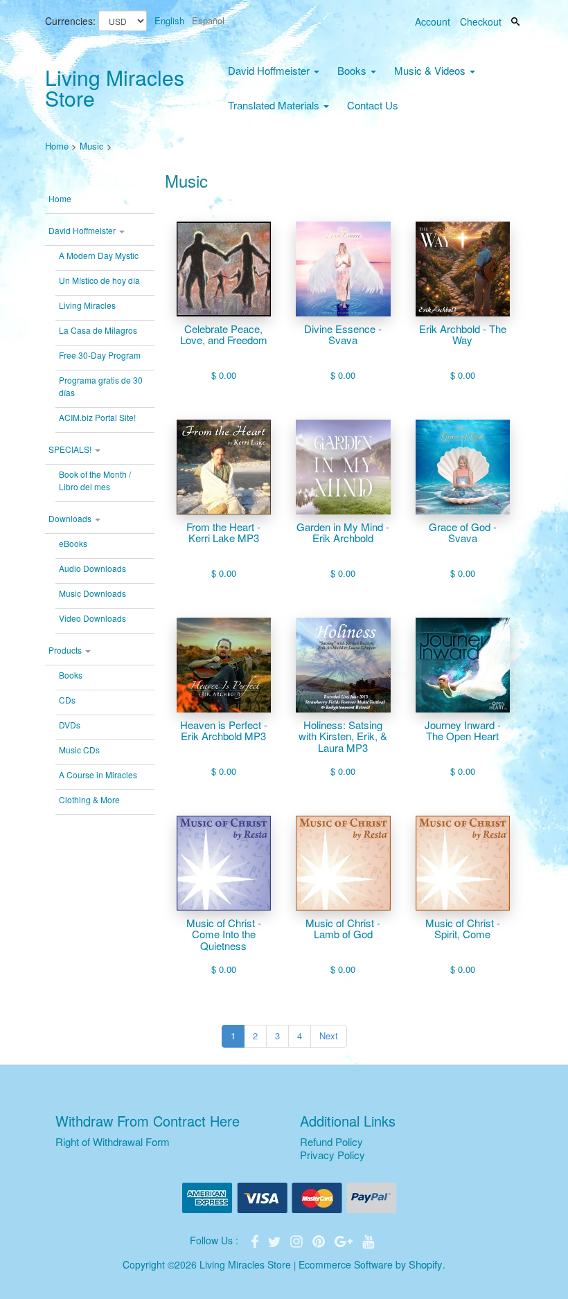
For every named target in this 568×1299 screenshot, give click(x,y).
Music (92, 145)
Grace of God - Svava (463, 532)
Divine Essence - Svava (343, 334)
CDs (67, 700)
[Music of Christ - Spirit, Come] (463, 863)
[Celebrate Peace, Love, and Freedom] (224, 269)
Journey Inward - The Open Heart (463, 730)
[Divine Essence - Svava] (343, 269)
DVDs (69, 725)
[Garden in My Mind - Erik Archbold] (343, 467)
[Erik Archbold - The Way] (463, 269)
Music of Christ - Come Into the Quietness (223, 934)
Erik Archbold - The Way (462, 334)
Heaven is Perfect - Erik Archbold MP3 (223, 730)
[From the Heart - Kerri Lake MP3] (224, 467)
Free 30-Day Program (100, 355)
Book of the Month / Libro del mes (95, 480)
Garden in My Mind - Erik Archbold (342, 532)
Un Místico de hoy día (99, 280)
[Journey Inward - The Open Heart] (463, 665)
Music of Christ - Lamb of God (342, 928)
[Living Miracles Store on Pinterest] (320, 1240)
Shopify (426, 1264)
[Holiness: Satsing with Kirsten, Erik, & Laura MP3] (343, 665)
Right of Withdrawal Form (112, 1141)
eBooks (73, 543)
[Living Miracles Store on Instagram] (298, 1240)
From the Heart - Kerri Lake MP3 (223, 532)
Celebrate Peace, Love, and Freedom (223, 334)
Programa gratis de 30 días (101, 386)
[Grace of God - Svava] (463, 467)
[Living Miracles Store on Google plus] (345, 1240)
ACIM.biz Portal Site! (97, 417)
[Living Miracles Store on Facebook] (256, 1240)
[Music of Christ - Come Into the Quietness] (224, 863)
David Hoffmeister (270, 70)
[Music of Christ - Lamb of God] (343, 863)
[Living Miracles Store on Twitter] (276, 1240)
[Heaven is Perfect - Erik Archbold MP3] (224, 665)
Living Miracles (87, 305)
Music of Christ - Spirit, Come (462, 928)
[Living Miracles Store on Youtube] (368, 1240)
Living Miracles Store (114, 87)
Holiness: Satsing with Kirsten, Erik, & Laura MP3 (343, 736)
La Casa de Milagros (98, 330)
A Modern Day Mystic (99, 255)
